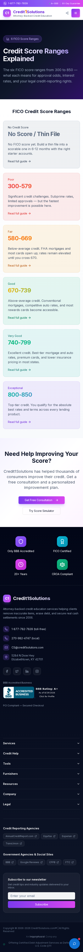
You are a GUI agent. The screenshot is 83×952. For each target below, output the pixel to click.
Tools (7, 763)
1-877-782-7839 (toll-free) (29, 629)
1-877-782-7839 (18, 3)
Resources (10, 783)
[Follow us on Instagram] (37, 671)
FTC (67, 862)
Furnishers (10, 773)
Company (9, 794)
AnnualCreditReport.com (19, 836)
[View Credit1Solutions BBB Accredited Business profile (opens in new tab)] (31, 692)
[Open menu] (75, 13)
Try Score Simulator (41, 510)
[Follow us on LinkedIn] (27, 671)
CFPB (52, 862)
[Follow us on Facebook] (7, 671)
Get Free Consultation (38, 500)
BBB (8, 862)
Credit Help (11, 753)
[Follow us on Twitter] (17, 671)
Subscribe (41, 904)
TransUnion (12, 843)
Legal (7, 804)
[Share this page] (67, 13)
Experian (67, 836)
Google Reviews (29, 862)
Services (9, 743)
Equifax (47, 836)
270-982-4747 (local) (26, 638)
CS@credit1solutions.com (27, 647)
